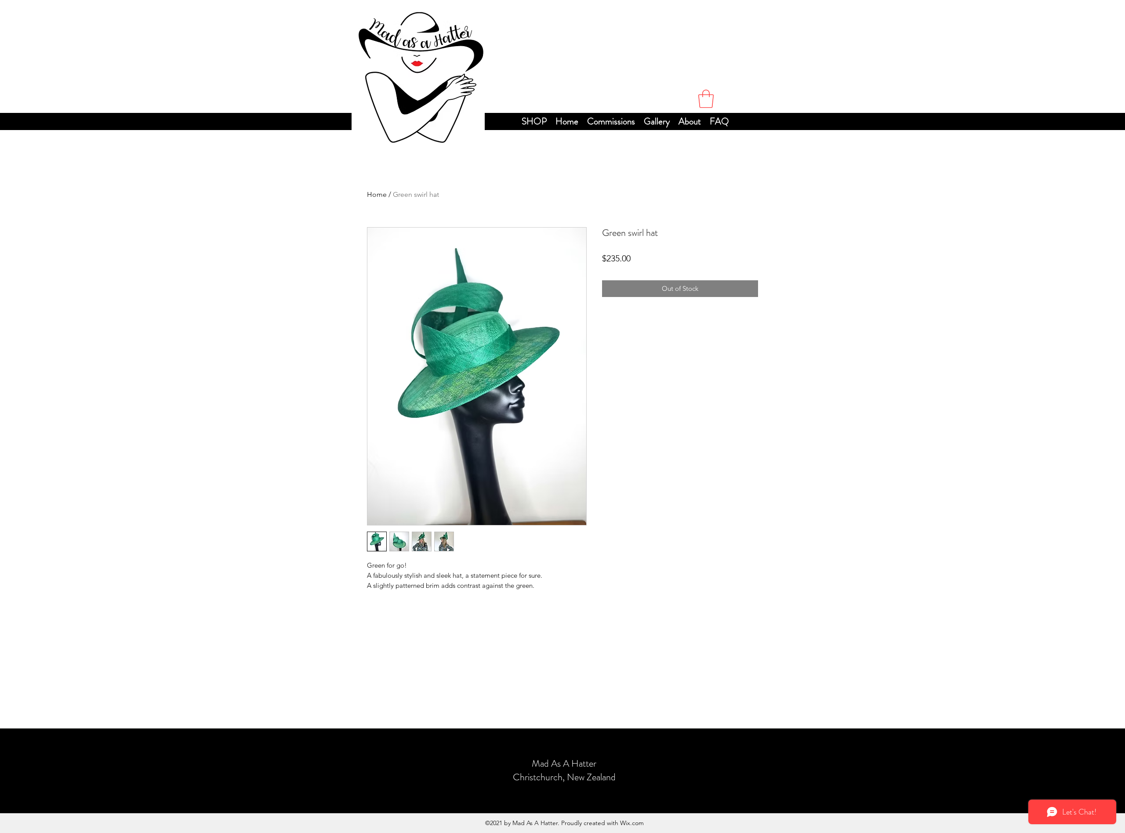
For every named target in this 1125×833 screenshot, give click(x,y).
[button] (706, 99)
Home (377, 194)
